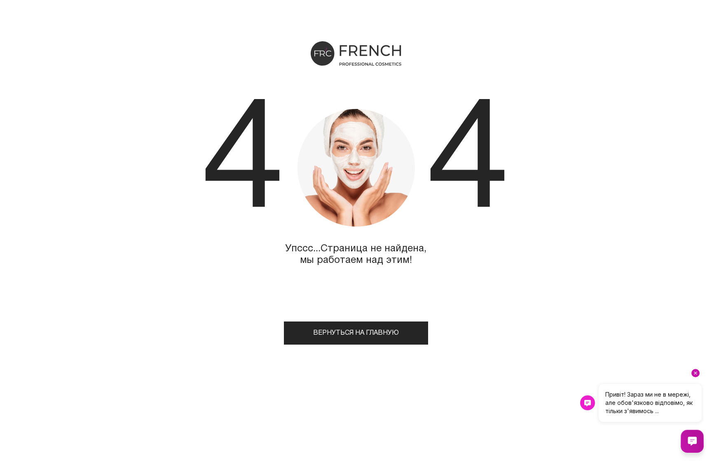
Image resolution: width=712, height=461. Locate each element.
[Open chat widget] (692, 441)
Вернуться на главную (356, 333)
